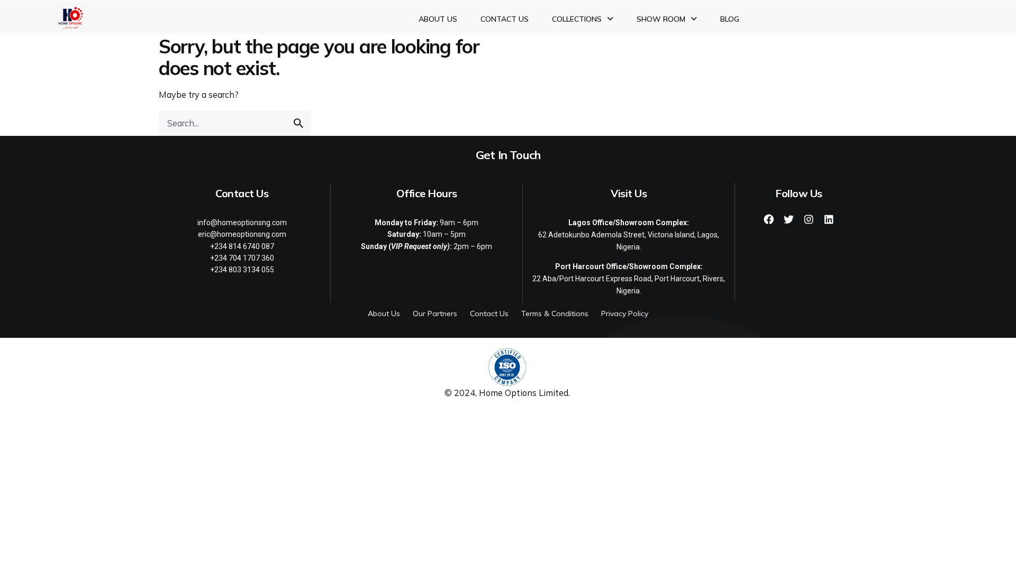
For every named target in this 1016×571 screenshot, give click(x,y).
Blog (729, 19)
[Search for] (235, 123)
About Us (438, 19)
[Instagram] (809, 219)
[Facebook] (768, 219)
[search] (298, 123)
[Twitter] (788, 219)
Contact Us (504, 19)
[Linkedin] (829, 219)
